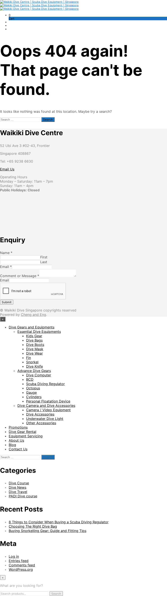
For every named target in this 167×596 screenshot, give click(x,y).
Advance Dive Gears (34, 371)
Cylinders (34, 397)
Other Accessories (41, 423)
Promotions (18, 427)
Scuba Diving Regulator (45, 384)
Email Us (7, 169)
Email (6, 266)
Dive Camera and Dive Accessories (46, 405)
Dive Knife (34, 366)
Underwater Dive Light (44, 418)
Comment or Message (19, 276)
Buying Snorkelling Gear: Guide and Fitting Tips (47, 531)
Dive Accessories (40, 414)
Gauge (31, 392)
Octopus (33, 388)
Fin (28, 357)
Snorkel (32, 362)
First (43, 257)
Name (6, 253)
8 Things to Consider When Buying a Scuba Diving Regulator (59, 522)
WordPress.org (21, 569)
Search (56, 593)
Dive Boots (35, 344)
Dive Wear (34, 353)
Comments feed (22, 565)
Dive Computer (38, 375)
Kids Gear (34, 336)
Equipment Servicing (26, 436)
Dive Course (19, 483)
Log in (14, 556)
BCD (29, 379)
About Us (16, 440)
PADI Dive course (23, 496)
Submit (7, 302)
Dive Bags (34, 340)
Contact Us (18, 449)
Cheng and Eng (33, 314)
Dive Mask (34, 349)
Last (43, 262)
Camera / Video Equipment (48, 410)
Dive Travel (18, 492)
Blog (12, 445)
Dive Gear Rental (22, 431)
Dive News (17, 487)
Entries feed (18, 561)
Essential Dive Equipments (39, 331)
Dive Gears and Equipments (31, 327)
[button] (9, 15)
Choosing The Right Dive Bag (33, 526)
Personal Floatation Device (48, 401)
